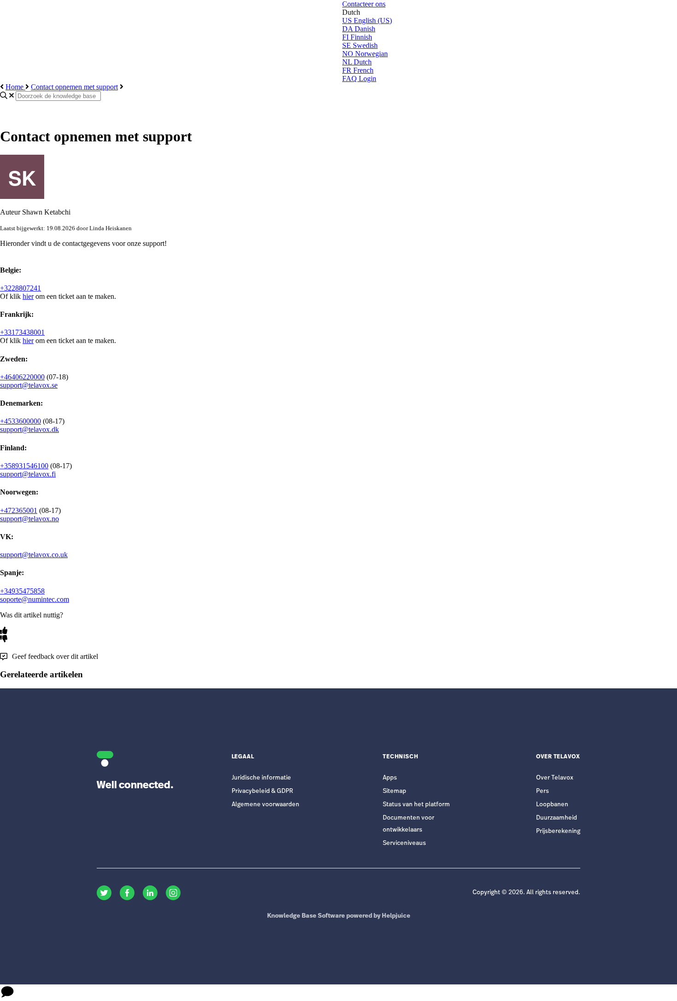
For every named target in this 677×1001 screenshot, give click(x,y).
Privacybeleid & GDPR (262, 791)
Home (15, 87)
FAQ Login (359, 78)
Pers (542, 791)
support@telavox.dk (29, 429)
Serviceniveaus (404, 843)
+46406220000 (22, 377)
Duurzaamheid (556, 818)
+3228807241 (20, 288)
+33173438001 (22, 332)
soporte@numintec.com (34, 599)
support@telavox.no (29, 519)
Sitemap (394, 791)
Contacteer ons (363, 4)
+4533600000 (20, 421)
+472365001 (18, 510)
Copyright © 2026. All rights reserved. (526, 893)
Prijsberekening (558, 831)
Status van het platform (416, 805)
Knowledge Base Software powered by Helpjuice (338, 916)
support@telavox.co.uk (34, 555)
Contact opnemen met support (74, 87)
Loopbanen (552, 805)
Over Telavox (554, 778)
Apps (390, 778)
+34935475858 (22, 591)
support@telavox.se (29, 385)
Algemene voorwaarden (265, 805)
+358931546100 (24, 466)
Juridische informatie (261, 778)
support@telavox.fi (28, 474)
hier (28, 296)
